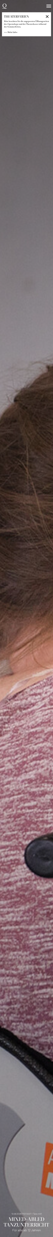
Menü (48, 6)
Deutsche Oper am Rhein (4, 6)
